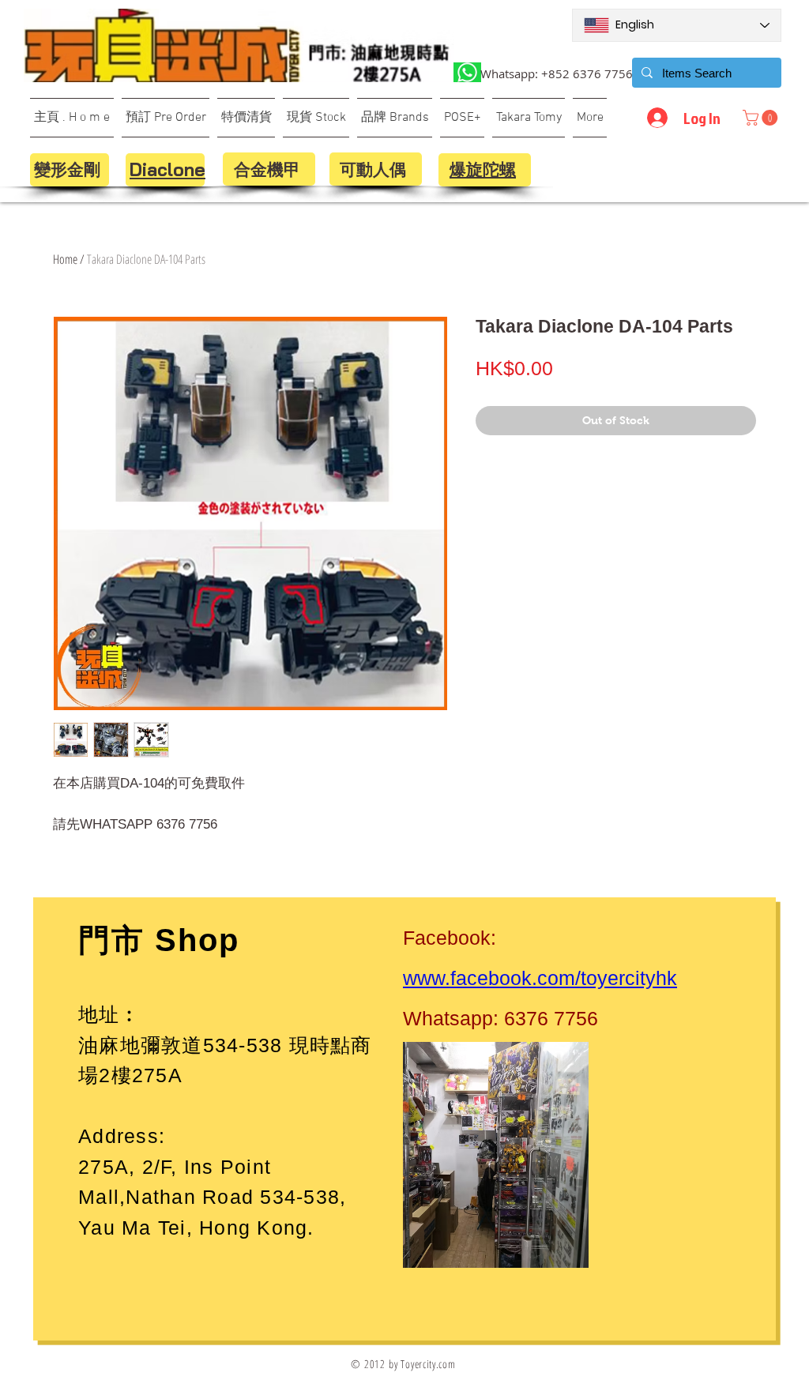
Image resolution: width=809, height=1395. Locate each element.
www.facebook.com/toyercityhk (540, 978)
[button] (762, 118)
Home (65, 259)
